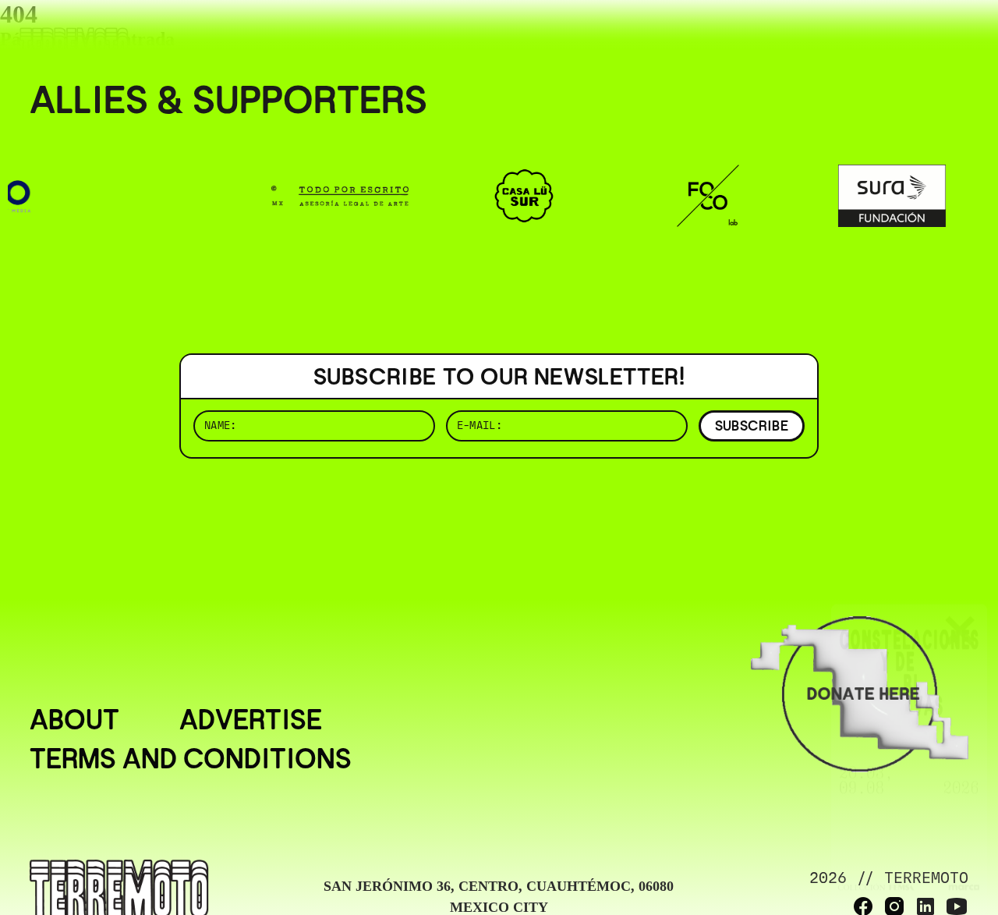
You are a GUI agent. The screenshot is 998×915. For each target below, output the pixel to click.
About (74, 720)
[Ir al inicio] (74, 44)
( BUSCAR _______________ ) (709, 34)
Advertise (250, 720)
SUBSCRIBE (751, 425)
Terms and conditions (191, 759)
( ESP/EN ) (912, 34)
